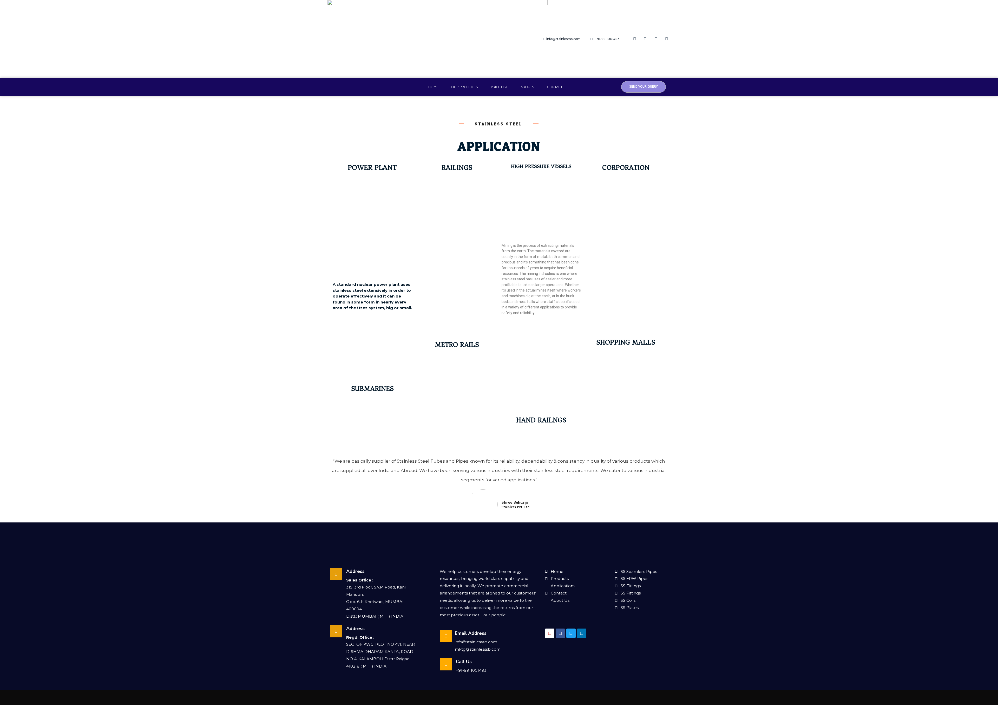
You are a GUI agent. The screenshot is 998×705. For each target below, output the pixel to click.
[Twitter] (656, 39)
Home (433, 87)
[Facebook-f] (635, 39)
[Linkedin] (667, 39)
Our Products (464, 87)
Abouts (527, 87)
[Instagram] (645, 39)
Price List (499, 87)
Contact (554, 87)
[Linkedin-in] (581, 633)
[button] (643, 86)
